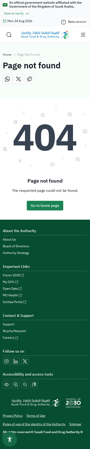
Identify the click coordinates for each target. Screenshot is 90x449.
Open (10, 288)
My (8, 282)
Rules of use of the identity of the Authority (34, 424)
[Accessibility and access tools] (34, 384)
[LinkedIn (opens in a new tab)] (15, 361)
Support (8, 324)
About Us (9, 239)
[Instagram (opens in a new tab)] (6, 361)
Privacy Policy (13, 415)
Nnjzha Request (14, 331)
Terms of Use (35, 415)
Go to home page (45, 205)
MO (10, 295)
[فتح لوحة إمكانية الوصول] (9, 439)
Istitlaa (12, 302)
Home (7, 54)
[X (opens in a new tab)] (25, 361)
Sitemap (75, 424)
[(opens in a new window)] (7, 79)
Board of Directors (16, 246)
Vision (11, 275)
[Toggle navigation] (83, 35)
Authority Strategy (16, 253)
